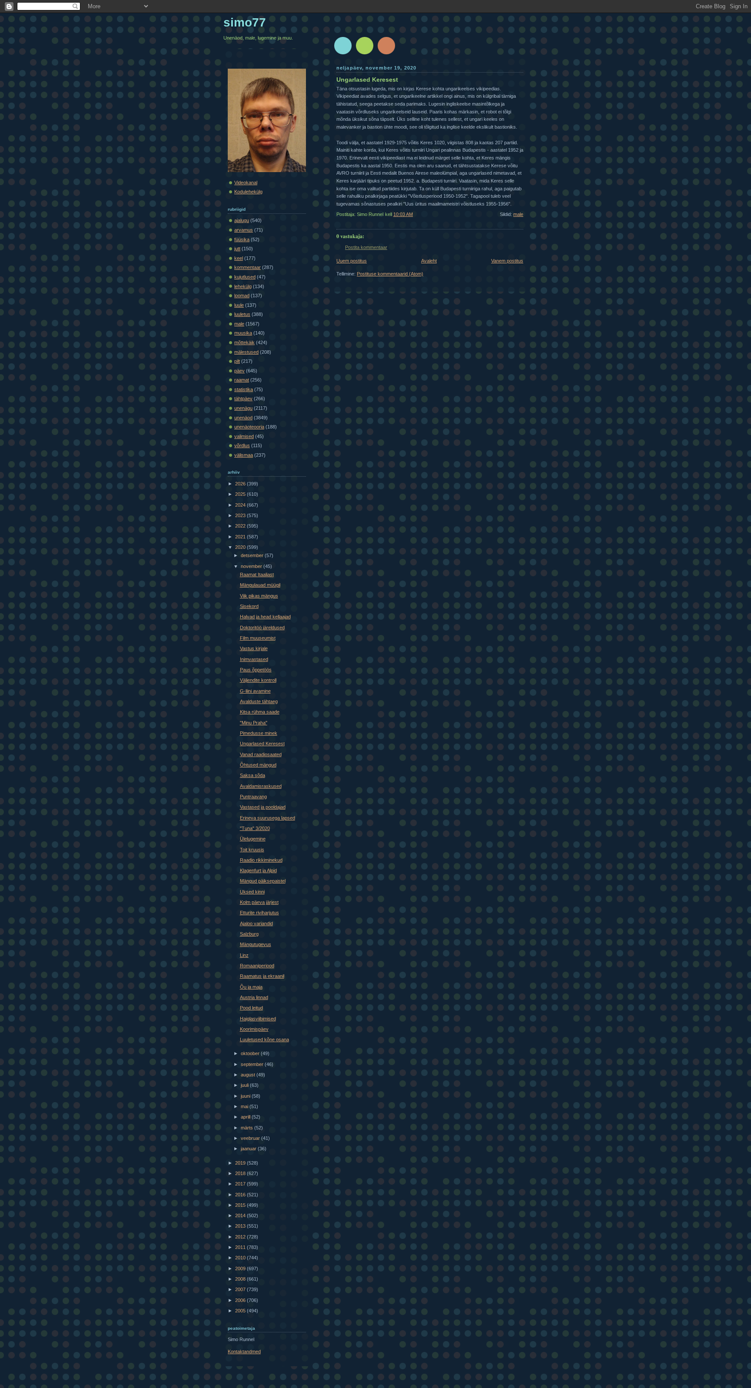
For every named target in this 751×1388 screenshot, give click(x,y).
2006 (241, 1300)
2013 (241, 1226)
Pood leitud (251, 1007)
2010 (241, 1257)
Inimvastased (254, 659)
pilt (237, 361)
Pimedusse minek (258, 733)
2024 (241, 505)
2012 (241, 1236)
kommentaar (247, 267)
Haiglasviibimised (258, 1018)
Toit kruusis (252, 849)
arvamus (243, 229)
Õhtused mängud (258, 764)
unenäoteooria (249, 426)
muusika (243, 332)
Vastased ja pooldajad (263, 807)
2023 (241, 515)
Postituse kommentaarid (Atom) (390, 273)
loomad (241, 295)
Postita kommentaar (366, 247)
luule (239, 305)
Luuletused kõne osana (264, 1039)
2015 (241, 1205)
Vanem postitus (507, 260)
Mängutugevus (255, 944)
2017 (241, 1183)
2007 (241, 1289)
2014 (241, 1215)
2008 (241, 1279)
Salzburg (249, 933)
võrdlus (242, 445)
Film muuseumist (258, 638)
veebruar (251, 1138)
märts (247, 1127)
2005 (241, 1310)
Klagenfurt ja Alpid (258, 870)
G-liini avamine (255, 691)
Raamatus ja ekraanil (262, 976)
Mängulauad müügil (260, 585)
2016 (241, 1194)
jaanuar (249, 1148)
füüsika (241, 239)
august (248, 1074)
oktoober (251, 1053)
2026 (241, 483)
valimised (244, 436)
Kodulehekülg (248, 191)
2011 (241, 1247)
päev (239, 370)
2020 (241, 547)
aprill (246, 1116)
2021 (241, 536)
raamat (241, 379)
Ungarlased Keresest (367, 79)
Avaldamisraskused (261, 786)
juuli (245, 1085)
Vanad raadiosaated (261, 754)
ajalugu (241, 220)
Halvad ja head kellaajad (265, 616)
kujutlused (245, 276)
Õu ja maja (251, 987)
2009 (241, 1268)
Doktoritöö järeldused (262, 627)
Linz (244, 955)
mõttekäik (244, 342)
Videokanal (245, 182)
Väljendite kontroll (258, 680)
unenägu (243, 408)
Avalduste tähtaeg (259, 701)
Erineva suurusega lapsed (267, 817)
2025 (241, 494)
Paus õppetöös (256, 669)
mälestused (246, 352)
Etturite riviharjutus (259, 912)
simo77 (244, 22)
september (253, 1064)
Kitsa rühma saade (259, 711)
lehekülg (243, 286)
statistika (243, 389)
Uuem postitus (351, 260)
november (252, 566)
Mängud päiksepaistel (263, 880)
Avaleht (429, 260)
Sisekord (249, 606)
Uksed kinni (252, 891)
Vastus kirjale (254, 648)
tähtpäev (243, 398)
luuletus (242, 314)
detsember (253, 555)
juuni (246, 1096)
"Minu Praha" (253, 722)
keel (238, 258)
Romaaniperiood (257, 965)
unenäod (243, 417)
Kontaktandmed (244, 1351)
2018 (241, 1173)
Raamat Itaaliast (257, 574)
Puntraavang (253, 796)
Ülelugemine (253, 838)
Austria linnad (254, 997)
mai (245, 1106)
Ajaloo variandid (256, 923)
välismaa (243, 455)
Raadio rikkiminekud (261, 860)
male (518, 214)
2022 (241, 525)
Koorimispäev (254, 1029)
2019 (241, 1163)
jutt (237, 248)
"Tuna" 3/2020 (255, 828)
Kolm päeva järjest (259, 902)
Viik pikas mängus (259, 595)
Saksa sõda (252, 775)
